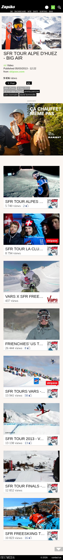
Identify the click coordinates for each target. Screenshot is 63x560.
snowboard (20, 12)
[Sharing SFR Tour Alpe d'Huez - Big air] (29, 83)
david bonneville (28, 95)
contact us (56, 557)
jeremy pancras (31, 91)
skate (35, 12)
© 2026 (44, 557)
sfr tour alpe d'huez (13, 91)
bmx (51, 12)
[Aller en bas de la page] (59, 549)
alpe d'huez (9, 88)
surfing (43, 12)
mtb (29, 12)
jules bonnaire (11, 95)
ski (11, 12)
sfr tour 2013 (23, 88)
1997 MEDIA (8, 557)
